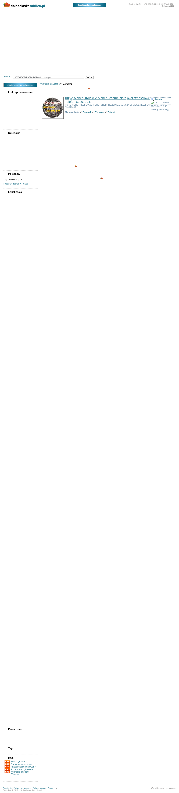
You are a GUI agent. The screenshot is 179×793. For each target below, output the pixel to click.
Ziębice (9, 700)
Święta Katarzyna (14, 637)
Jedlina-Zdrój (12, 356)
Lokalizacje (44, 12)
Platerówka (11, 538)
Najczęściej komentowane (23, 767)
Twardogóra (11, 644)
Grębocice (11, 336)
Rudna (9, 571)
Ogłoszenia (72, 12)
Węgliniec (10, 664)
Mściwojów (11, 488)
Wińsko (9, 671)
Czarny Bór (11, 299)
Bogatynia (11, 266)
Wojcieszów (11, 681)
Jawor (9, 349)
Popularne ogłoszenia (21, 764)
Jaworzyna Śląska (14, 352)
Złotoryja (10, 704)
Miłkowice (10, 482)
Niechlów (10, 495)
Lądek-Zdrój (11, 419)
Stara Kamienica (13, 584)
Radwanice (11, 568)
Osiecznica (11, 511)
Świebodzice (12, 627)
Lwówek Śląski (13, 442)
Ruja (8, 574)
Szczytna (10, 614)
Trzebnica (10, 641)
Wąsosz (9, 661)
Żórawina (99, 112)
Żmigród (10, 714)
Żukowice (10, 720)
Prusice (9, 555)
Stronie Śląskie (13, 594)
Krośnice (10, 405)
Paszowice (11, 515)
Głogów (9, 216)
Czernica (10, 302)
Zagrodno (10, 687)
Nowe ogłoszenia (19, 761)
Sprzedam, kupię (89, 17)
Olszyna (10, 508)
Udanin (9, 647)
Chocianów (11, 286)
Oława (9, 239)
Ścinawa (10, 621)
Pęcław (9, 518)
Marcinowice (12, 452)
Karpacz (10, 382)
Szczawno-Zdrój (13, 611)
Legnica (9, 226)
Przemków (11, 558)
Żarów (9, 710)
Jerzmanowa (12, 365)
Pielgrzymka (11, 525)
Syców (9, 608)
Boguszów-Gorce (14, 269)
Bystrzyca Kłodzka (14, 283)
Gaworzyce (11, 326)
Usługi (108, 17)
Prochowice (11, 551)
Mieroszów (11, 462)
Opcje (97, 12)
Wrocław (10, 249)
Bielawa (9, 259)
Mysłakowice (12, 491)
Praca (32, 17)
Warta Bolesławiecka (15, 654)
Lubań (9, 432)
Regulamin (7, 788)
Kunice (9, 415)
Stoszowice (11, 591)
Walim (9, 651)
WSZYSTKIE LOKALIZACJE (18, 196)
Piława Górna (12, 535)
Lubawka (10, 435)
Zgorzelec (10, 253)
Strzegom (10, 598)
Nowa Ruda (11, 233)
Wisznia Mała (12, 674)
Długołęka (10, 306)
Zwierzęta (123, 17)
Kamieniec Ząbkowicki (16, 375)
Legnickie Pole (13, 422)
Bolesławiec (11, 210)
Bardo (9, 256)
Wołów (9, 684)
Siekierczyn (11, 578)
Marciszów (11, 455)
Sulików (9, 604)
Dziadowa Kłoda (13, 322)
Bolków (9, 273)
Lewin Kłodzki (12, 428)
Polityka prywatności (22, 788)
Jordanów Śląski (13, 372)
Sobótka (10, 581)
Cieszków (10, 296)
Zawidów (10, 690)
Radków (10, 564)
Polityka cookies (39, 788)
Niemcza (10, 498)
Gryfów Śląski (12, 342)
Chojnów (10, 289)
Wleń (8, 677)
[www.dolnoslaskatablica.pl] (29, 8)
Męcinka (10, 458)
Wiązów (9, 667)
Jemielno (10, 362)
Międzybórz (11, 468)
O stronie (143, 12)
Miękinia (10, 475)
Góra (8, 332)
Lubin (9, 229)
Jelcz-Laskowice (13, 359)
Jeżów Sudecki (13, 369)
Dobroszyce (11, 312)
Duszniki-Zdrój (13, 319)
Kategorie (16, 12)
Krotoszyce (11, 409)
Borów (9, 276)
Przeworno (11, 561)
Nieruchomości (14, 17)
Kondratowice (12, 392)
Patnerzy (52, 788)
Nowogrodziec (13, 501)
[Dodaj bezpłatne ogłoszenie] (89, 6)
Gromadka (11, 339)
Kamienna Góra (13, 379)
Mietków (10, 465)
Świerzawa (11, 634)
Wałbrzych (11, 246)
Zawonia (10, 694)
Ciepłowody (11, 293)
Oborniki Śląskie (13, 505)
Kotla (8, 399)
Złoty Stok (11, 707)
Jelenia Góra (12, 220)
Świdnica (10, 243)
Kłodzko (10, 223)
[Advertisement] (89, 48)
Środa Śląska (12, 624)
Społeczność (67, 17)
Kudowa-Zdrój (12, 412)
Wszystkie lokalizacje (50, 84)
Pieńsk (9, 528)
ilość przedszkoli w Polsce (15, 184)
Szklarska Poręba (14, 618)
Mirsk (8, 485)
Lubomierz (11, 438)
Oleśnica (10, 236)
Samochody (48, 17)
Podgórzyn (11, 541)
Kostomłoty (11, 395)
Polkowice (11, 548)
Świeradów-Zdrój (14, 631)
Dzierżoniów (12, 213)
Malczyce (10, 448)
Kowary (9, 402)
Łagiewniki (11, 445)
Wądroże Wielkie (13, 657)
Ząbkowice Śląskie (14, 697)
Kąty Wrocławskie (14, 385)
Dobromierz (11, 309)
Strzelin (9, 601)
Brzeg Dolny (11, 279)
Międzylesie (11, 472)
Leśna (9, 425)
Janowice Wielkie (14, 346)
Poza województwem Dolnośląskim (16, 205)
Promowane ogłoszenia (22, 769)
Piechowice (11, 521)
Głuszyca (10, 329)
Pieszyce (10, 531)
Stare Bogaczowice (15, 588)
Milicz (8, 478)
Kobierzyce (11, 389)
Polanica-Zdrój (13, 545)
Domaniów (11, 316)
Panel (119, 12)
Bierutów (10, 263)
